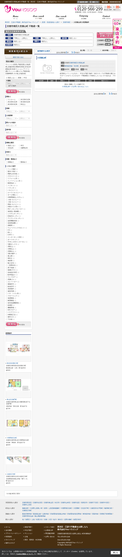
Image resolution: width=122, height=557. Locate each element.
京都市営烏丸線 (27, 516)
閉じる (115, 553)
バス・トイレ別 (14, 293)
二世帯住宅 (13, 265)
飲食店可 (12, 286)
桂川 (54, 519)
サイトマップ (10, 540)
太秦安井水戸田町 (96, 508)
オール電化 (13, 195)
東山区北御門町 (12, 399)
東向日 (60, 519)
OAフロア (12, 310)
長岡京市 (84, 502)
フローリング (13, 296)
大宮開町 (76, 508)
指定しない (12, 78)
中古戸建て (28, 530)
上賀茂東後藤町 (54, 508)
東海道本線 (68, 66)
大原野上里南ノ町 (36, 508)
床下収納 (12, 268)
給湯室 (11, 305)
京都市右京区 (37, 502)
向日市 (57, 502)
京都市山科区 (65, 502)
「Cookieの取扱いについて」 (24, 554)
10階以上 (12, 249)
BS (10, 232)
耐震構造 (12, 300)
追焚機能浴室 (13, 221)
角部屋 (11, 260)
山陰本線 (45, 514)
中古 (25, 78)
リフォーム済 (13, 178)
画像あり (11, 162)
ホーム (8, 527)
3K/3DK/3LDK (25, 102)
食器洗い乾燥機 (14, 211)
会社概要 (9, 530)
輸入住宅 (12, 263)
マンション (28, 533)
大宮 (50, 519)
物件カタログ (10, 543)
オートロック (13, 239)
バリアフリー (13, 312)
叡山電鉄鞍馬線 (40, 516)
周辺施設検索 (50, 533)
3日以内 (10, 148)
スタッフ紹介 (50, 527)
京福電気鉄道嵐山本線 (58, 514)
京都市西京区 (27, 502)
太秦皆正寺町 (11, 474)
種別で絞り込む (18, 57)
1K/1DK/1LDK (25, 99)
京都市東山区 (48, 502)
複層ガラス (13, 270)
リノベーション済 (15, 181)
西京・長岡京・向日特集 (33, 540)
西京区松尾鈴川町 (12, 363)
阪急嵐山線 (37, 514)
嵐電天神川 (77, 519)
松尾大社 (39, 519)
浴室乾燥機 (13, 223)
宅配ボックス (13, 244)
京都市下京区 (93, 502)
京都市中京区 (104, 502)
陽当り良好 (13, 171)
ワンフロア (13, 277)
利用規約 (9, 536)
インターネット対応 (16, 237)
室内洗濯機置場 (14, 303)
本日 (22, 145)
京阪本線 (95, 514)
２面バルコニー (14, 200)
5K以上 (22, 104)
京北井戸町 (85, 508)
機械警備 (12, 307)
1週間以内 (24, 148)
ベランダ (12, 188)
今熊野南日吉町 (12, 438)
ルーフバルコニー (15, 192)
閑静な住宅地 (13, 174)
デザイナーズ (13, 176)
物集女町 (25, 508)
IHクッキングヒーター (16, 209)
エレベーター (13, 282)
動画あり (24, 162)
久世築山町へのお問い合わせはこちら (75, 86)
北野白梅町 (68, 519)
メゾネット (13, 185)
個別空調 (12, 291)
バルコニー (13, 190)
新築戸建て (28, 527)
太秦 (45, 519)
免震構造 (12, 298)
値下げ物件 (12, 86)
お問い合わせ (50, 536)
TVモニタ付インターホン (17, 242)
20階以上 (12, 251)
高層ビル (12, 279)
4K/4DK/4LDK (12, 104)
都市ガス (12, 317)
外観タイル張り (14, 206)
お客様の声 (49, 530)
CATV (11, 235)
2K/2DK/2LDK (12, 102)
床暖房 (11, 225)
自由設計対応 (13, 272)
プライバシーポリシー (13, 533)
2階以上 (11, 246)
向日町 (76, 66)
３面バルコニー (14, 202)
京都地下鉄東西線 (106, 514)
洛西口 (27, 519)
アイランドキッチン (16, 218)
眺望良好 (12, 183)
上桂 (33, 519)
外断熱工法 (13, 315)
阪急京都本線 (27, 514)
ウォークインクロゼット (17, 228)
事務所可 (12, 284)
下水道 (11, 319)
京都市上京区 (27, 505)
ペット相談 (13, 169)
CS (10, 230)
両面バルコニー (14, 204)
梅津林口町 (108, 508)
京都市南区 (73, 63)
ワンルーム (11, 99)
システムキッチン (15, 214)
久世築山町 (41, 58)
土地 (26, 536)
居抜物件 (12, 289)
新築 (19, 78)
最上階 (11, 256)
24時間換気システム (16, 197)
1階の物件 (12, 253)
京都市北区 (76, 502)
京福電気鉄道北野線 (74, 514)
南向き (11, 258)
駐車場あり (13, 275)
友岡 (45, 508)
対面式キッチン (14, 216)
